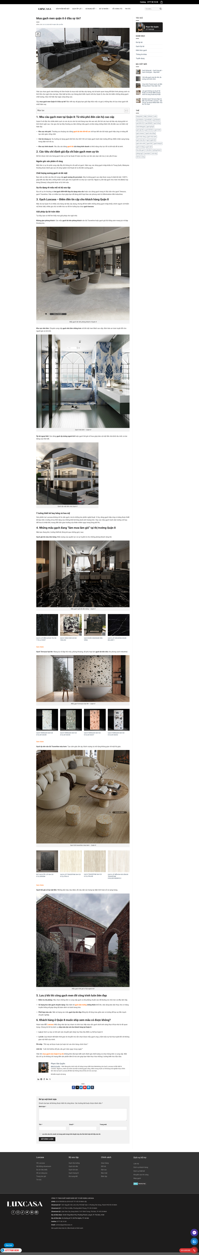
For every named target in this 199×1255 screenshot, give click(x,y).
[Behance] (47, 1079)
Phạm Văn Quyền (57, 24)
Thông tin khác (141, 54)
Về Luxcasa (40, 1163)
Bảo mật (104, 1173)
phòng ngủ (140, 153)
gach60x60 (156, 120)
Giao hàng (105, 1163)
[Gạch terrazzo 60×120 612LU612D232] (119, 720)
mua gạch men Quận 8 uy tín (53, 1054)
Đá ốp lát (139, 42)
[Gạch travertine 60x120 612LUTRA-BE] (95, 861)
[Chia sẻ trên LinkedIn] (88, 1087)
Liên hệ (136, 1164)
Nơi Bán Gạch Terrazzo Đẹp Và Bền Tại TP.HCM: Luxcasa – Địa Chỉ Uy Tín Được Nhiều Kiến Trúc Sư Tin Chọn (152, 101)
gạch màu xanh (151, 136)
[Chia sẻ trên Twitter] (81, 1087)
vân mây (154, 153)
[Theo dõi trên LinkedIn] (36, 1212)
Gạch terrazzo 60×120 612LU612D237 (92, 734)
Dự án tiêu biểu (41, 1170)
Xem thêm (40, 647)
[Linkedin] (38, 1079)
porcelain (147, 153)
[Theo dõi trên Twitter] (27, 1212)
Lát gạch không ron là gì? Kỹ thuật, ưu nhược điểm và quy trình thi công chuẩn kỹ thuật (151, 92)
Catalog (143, 2)
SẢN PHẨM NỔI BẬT (63, 9)
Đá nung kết (73, 1176)
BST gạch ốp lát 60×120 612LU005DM (44, 875)
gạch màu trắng (150, 133)
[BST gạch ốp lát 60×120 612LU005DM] (47, 861)
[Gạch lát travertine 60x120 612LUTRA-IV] (71, 861)
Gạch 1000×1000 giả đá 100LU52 (68, 639)
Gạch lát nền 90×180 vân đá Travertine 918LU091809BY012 (118, 876)
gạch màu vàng (141, 136)
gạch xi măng (140, 147)
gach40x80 (148, 120)
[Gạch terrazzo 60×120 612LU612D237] (95, 720)
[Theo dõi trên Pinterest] (32, 1212)
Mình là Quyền (55, 1066)
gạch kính (157, 130)
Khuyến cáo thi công (140, 1175)
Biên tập (104, 1176)
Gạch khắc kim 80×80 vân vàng (93, 639)
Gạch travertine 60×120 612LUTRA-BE (93, 875)
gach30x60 (140, 120)
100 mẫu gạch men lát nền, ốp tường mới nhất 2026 (151, 78)
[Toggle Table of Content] (125, 110)
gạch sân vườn (141, 143)
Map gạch (137, 1178)
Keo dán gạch (140, 150)
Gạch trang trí (74, 1173)
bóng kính (139, 116)
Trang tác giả (41, 1176)
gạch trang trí (158, 143)
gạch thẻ (149, 143)
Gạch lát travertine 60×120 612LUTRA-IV (70, 875)
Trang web (103, 1124)
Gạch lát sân (73, 1170)
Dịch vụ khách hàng (140, 1167)
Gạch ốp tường (74, 1163)
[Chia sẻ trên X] (77, 1087)
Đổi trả (103, 1166)
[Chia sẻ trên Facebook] (73, 1087)
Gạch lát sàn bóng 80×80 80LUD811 (117, 639)
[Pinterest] (41, 1079)
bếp (145, 116)
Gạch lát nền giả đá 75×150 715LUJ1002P (46, 639)
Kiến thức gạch (141, 50)
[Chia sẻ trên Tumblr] (92, 1087)
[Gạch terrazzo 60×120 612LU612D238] (47, 720)
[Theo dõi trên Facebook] (13, 1212)
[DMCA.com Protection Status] (139, 1184)
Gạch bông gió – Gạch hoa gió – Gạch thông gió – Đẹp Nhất (152, 71)
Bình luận (42, 1106)
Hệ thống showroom (43, 1166)
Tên (40, 1124)
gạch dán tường (81, 1005)
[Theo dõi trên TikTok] (22, 1212)
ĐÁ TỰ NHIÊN (103, 9)
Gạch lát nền (73, 1166)
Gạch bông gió (141, 126)
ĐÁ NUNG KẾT (90, 9)
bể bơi (150, 116)
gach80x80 (149, 123)
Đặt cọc (104, 1170)
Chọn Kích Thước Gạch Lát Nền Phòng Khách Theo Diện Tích (152, 85)
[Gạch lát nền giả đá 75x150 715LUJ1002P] (47, 625)
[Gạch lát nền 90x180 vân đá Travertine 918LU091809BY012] (119, 861)
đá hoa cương (141, 157)
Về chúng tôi (117, 9)
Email (71, 1124)
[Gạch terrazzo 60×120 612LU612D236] (71, 720)
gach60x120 (140, 123)
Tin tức (128, 9)
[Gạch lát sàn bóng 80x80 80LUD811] (119, 625)
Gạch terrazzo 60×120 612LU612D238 (44, 734)
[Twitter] (50, 1079)
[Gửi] (160, 9)
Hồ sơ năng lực (41, 1173)
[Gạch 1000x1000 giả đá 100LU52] (71, 625)
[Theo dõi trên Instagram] (18, 1212)
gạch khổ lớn (149, 130)
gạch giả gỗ (150, 126)
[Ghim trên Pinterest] (85, 1087)
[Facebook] (44, 1079)
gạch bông (157, 123)
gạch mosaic (140, 133)
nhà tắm (148, 150)
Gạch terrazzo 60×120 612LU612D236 (68, 734)
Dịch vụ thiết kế (139, 1171)
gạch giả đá (140, 130)
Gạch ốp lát (77, 9)
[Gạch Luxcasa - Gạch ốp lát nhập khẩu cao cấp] (44, 8)
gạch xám (149, 147)
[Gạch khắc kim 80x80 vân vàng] (95, 625)
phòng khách (157, 150)
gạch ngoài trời (151, 140)
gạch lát (70, 146)
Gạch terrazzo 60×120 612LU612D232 (116, 734)
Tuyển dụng (140, 58)
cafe (155, 116)
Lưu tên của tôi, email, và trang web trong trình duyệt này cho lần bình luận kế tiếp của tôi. (71, 1134)
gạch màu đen (141, 140)
